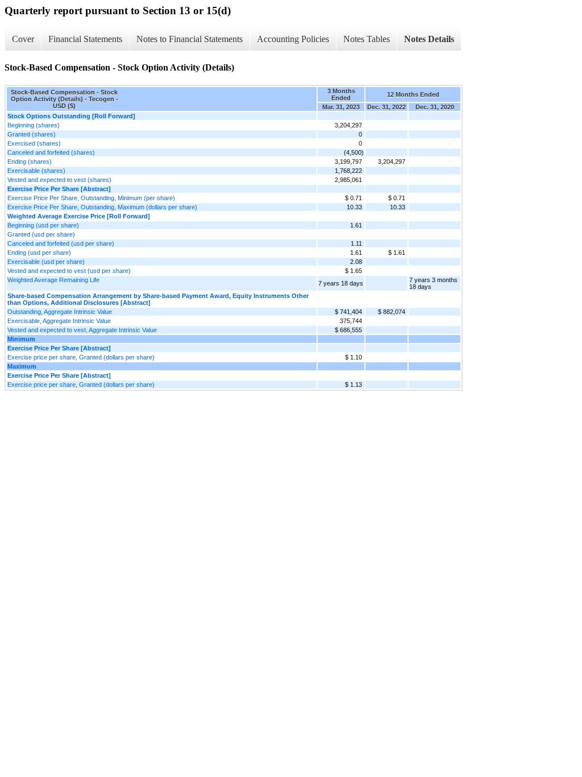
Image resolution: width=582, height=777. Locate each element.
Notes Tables (366, 39)
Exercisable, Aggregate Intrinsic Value (59, 320)
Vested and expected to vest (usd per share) (69, 270)
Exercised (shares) (34, 143)
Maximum (21, 366)
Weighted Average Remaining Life (53, 279)
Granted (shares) (31, 134)
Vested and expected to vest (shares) (59, 179)
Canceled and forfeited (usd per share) (60, 243)
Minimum (21, 339)
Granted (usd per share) (41, 234)
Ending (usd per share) (39, 252)
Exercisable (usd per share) (46, 261)
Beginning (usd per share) (43, 225)
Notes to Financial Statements (189, 39)
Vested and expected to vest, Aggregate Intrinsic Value (82, 329)
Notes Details (429, 39)
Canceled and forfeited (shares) (51, 152)
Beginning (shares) (33, 125)
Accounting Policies (293, 39)
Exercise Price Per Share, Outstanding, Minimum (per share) (91, 198)
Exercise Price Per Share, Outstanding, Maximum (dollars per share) (102, 207)
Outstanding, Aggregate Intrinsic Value (59, 311)
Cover (23, 39)
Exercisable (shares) (36, 170)
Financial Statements (85, 39)
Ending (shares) (29, 161)
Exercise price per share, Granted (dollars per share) (81, 357)
